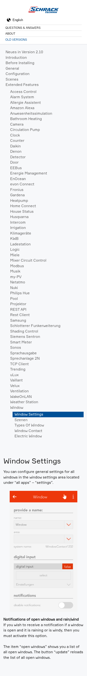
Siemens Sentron (25, 336)
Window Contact (28, 430)
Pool (14, 298)
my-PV (16, 276)
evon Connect (22, 184)
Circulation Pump (25, 129)
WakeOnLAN (21, 396)
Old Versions (16, 39)
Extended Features (22, 84)
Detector (18, 157)
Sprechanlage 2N (25, 358)
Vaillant (16, 380)
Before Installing (20, 63)
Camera (16, 124)
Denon (16, 151)
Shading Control (24, 331)
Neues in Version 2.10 (24, 52)
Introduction (16, 57)
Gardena (17, 195)
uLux (14, 374)
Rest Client (20, 314)
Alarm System (22, 97)
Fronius (16, 189)
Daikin (15, 146)
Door (14, 162)
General (12, 68)
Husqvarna (19, 216)
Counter (17, 140)
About (10, 33)
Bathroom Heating (26, 118)
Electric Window (28, 436)
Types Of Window (29, 425)
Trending (17, 369)
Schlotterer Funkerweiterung (35, 325)
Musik (15, 271)
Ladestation (20, 244)
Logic (15, 249)
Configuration (17, 73)
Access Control (23, 91)
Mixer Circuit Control (28, 260)
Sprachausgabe (23, 353)
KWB (14, 238)
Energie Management (28, 173)
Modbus (17, 266)
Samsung (18, 320)
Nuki (14, 287)
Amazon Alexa (22, 108)
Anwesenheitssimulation (31, 113)
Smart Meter (21, 342)
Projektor (18, 304)
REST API (18, 309)
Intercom (18, 222)
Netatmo (17, 282)
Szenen (21, 420)
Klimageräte (20, 233)
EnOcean (18, 178)
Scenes (12, 79)
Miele (15, 255)
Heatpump (19, 200)
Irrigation (18, 227)
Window (16, 407)
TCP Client (19, 364)
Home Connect (23, 206)
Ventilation (19, 391)
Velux (15, 385)
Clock (15, 135)
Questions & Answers (23, 28)
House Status (22, 211)
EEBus (16, 168)
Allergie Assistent (25, 102)
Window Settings (28, 414)
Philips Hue (20, 293)
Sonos (15, 347)
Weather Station (24, 402)
